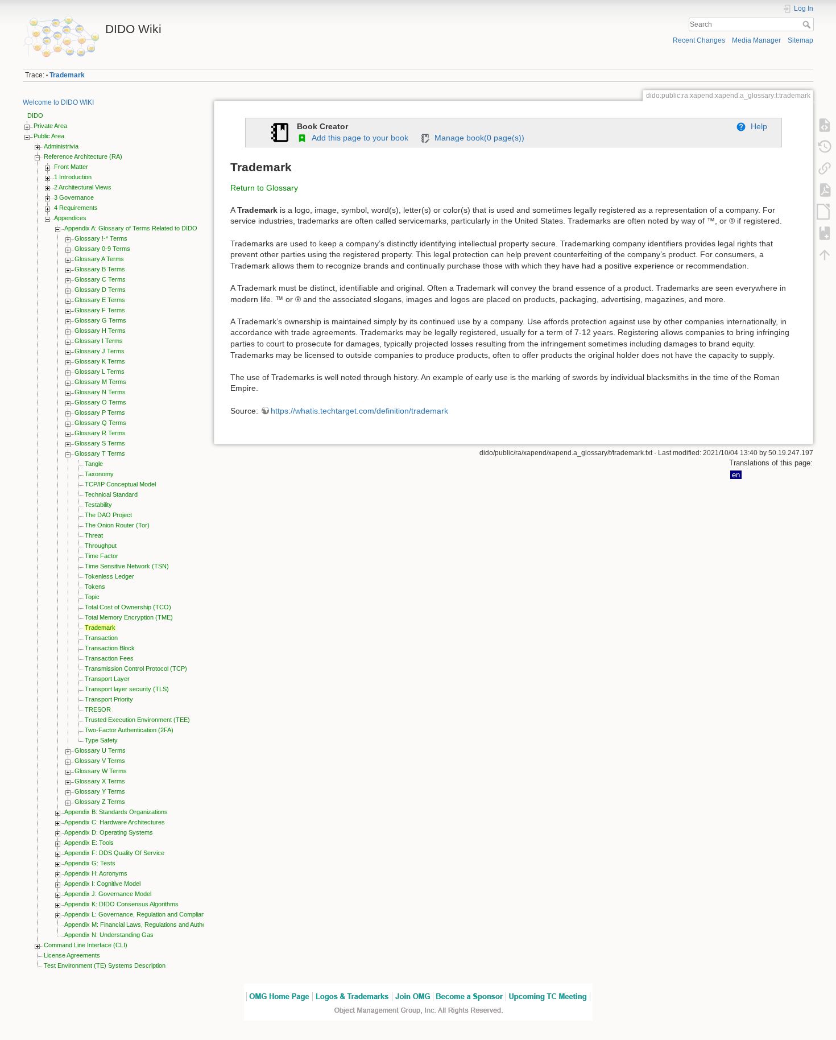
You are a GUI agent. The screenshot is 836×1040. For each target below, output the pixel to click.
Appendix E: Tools (89, 842)
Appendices (70, 217)
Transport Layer (107, 678)
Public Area (49, 136)
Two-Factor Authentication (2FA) (129, 730)
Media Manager (756, 40)
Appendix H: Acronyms (95, 873)
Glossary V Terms (100, 760)
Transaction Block (110, 648)
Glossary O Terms (100, 402)
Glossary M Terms (100, 381)
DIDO (35, 115)
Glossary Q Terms (100, 422)
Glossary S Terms (100, 443)
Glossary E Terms (100, 299)
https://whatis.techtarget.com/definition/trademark (359, 410)
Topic (92, 596)
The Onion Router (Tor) (117, 525)
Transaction (101, 637)
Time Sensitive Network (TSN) (127, 566)
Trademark (67, 75)
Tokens (95, 586)
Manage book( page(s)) (477, 137)
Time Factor (101, 555)
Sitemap (800, 40)
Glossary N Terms (100, 392)
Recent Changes (699, 40)
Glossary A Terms (99, 258)
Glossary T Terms (100, 453)
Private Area (50, 125)
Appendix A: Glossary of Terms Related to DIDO (130, 228)
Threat (94, 535)
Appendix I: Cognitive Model (102, 883)
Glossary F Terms (100, 310)
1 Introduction (73, 177)
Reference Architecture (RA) (83, 156)
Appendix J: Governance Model (107, 893)
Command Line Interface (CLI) (85, 945)
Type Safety (101, 740)
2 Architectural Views (82, 187)
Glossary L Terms (100, 371)
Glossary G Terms (100, 320)
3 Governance (74, 197)
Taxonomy (99, 474)
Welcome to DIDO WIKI (58, 102)
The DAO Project (108, 514)
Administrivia (61, 146)
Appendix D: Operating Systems (108, 832)
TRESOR (98, 709)
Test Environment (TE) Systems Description (104, 965)
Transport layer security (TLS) (127, 689)
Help (756, 126)
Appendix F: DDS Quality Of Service (114, 852)
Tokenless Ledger (109, 576)
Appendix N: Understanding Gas (109, 934)
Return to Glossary (264, 187)
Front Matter (71, 166)
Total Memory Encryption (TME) (129, 617)
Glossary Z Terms (100, 801)
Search (807, 24)
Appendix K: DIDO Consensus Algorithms (121, 904)
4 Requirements (76, 207)
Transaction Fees (109, 658)
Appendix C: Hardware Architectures (114, 822)
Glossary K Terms (100, 361)
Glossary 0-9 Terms (102, 248)
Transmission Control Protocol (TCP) (136, 668)
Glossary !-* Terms (101, 238)
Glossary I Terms (99, 340)
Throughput (101, 545)
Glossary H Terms (100, 330)
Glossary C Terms (100, 279)
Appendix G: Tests (89, 863)
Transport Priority (109, 699)
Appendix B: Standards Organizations (116, 811)
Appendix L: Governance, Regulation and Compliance (138, 914)
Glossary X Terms (100, 781)
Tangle (94, 463)
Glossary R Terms (100, 433)
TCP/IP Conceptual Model (120, 484)
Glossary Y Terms (100, 791)
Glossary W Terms (101, 770)
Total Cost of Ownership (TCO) (128, 607)
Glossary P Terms (100, 412)
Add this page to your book (357, 137)
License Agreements (72, 955)
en (736, 475)
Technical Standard (111, 494)
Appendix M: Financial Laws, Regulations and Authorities (141, 924)
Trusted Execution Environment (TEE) (137, 719)
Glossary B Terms (100, 269)
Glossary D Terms (100, 289)
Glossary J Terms (100, 351)
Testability (98, 504)
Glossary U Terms (100, 750)
